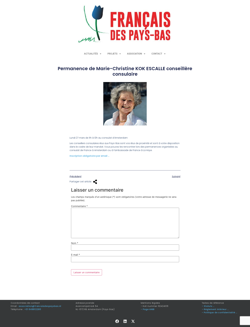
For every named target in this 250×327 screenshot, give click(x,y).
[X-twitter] (133, 321)
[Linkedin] (125, 321)
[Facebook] (117, 321)
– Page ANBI (148, 309)
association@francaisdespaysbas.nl (40, 306)
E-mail (75, 255)
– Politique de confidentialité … (219, 312)
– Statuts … (208, 306)
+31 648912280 (32, 309)
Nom (74, 243)
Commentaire (79, 206)
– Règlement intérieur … (215, 309)
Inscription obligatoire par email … (89, 156)
